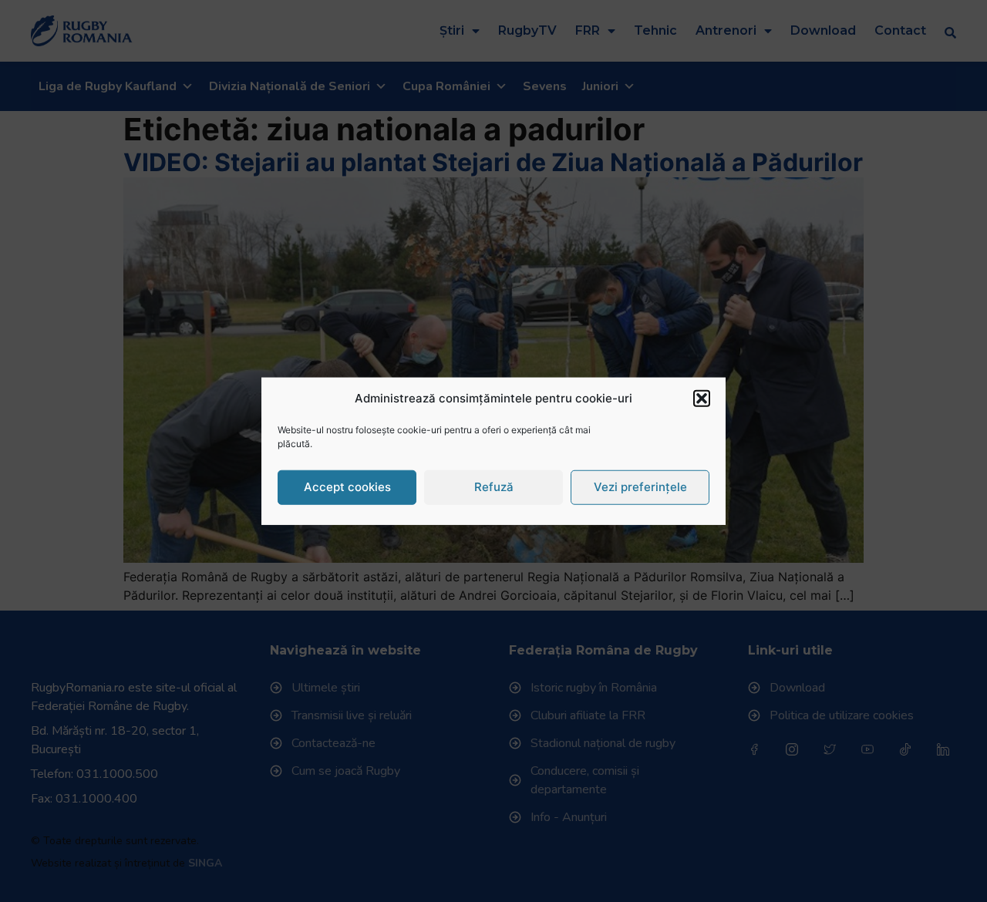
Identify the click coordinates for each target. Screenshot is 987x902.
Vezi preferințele (640, 487)
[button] (701, 398)
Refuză (494, 487)
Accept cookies (347, 487)
